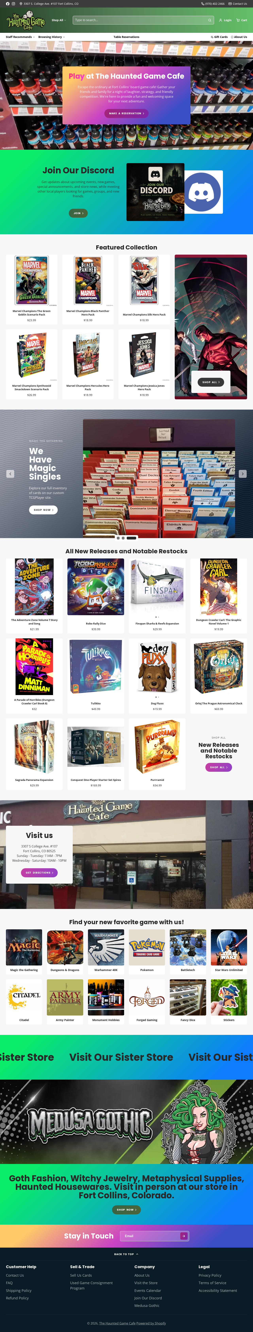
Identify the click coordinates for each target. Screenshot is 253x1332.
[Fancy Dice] (188, 1002)
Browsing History (50, 37)
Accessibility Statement (218, 1290)
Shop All (57, 20)
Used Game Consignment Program (91, 1285)
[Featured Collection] (211, 327)
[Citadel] (24, 1002)
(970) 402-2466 (215, 4)
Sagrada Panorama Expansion (34, 754)
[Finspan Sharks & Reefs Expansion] (143, 588)
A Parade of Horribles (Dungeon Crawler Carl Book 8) (34, 675)
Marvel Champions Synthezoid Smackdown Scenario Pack (32, 364)
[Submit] (184, 1236)
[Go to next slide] (243, 474)
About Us (240, 37)
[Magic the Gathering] (24, 952)
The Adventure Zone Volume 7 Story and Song (34, 596)
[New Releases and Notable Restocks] (218, 754)
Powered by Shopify (151, 1323)
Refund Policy (17, 1298)
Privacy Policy (210, 1275)
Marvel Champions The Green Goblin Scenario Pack (32, 290)
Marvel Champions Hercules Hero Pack (88, 364)
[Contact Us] (237, 4)
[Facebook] (7, 4)
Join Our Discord (148, 1298)
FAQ (9, 1282)
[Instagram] (13, 4)
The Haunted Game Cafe (117, 1323)
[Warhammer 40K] (106, 952)
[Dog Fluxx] (143, 668)
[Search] (210, 20)
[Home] (25, 20)
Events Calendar (147, 1290)
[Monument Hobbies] (106, 1002)
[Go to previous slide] (10, 474)
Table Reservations (126, 37)
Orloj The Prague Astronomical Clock (218, 675)
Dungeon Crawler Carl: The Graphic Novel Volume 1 (218, 596)
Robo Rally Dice (95, 596)
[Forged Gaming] (147, 1002)
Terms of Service (212, 1282)
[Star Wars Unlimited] (229, 952)
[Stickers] (229, 1002)
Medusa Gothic (147, 1305)
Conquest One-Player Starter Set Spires (95, 754)
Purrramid (157, 754)
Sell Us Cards (81, 1275)
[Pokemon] (147, 952)
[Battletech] (188, 952)
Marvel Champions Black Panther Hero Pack (88, 290)
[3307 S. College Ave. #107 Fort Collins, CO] (48, 4)
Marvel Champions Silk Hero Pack (144, 290)
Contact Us (15, 1275)
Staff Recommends (19, 37)
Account (225, 20)
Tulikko (95, 675)
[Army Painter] (65, 1002)
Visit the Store (146, 1282)
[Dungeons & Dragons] (65, 952)
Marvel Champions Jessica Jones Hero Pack (144, 364)
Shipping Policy (18, 1290)
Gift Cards (221, 37)
